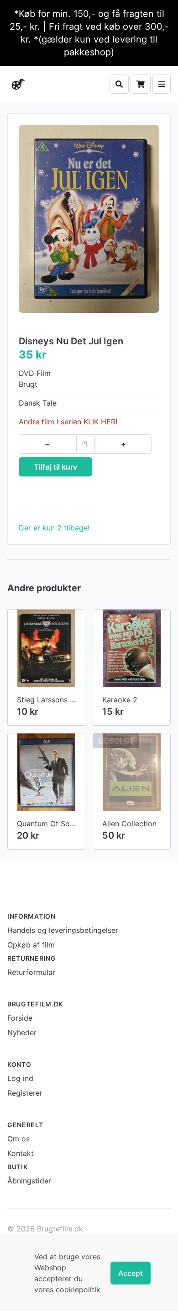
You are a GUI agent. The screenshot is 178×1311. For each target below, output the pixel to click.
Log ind (20, 1078)
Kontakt (20, 1153)
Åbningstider (29, 1180)
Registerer (24, 1092)
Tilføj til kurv (55, 466)
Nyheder (22, 1032)
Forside (19, 1017)
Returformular (31, 972)
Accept (130, 1273)
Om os (18, 1138)
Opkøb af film (31, 944)
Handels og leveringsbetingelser (62, 930)
